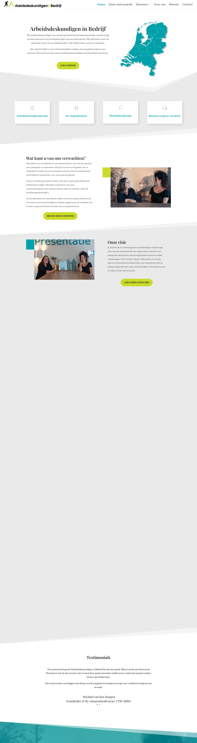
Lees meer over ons (136, 282)
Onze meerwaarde (121, 4)
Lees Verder (68, 65)
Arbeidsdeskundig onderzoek (32, 115)
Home (101, 4)
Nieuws (174, 4)
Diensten (142, 4)
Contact (187, 4)
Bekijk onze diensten (60, 216)
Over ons (160, 4)
